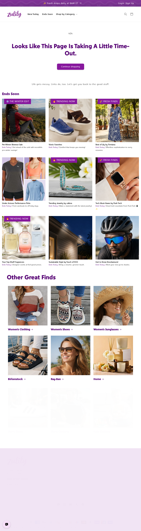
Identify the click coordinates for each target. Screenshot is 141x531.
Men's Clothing (60, 431)
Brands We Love (118, 467)
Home (97, 379)
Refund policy (27, 527)
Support (64, 460)
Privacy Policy (39, 484)
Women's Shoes (60, 329)
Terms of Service (40, 479)
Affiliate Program (92, 467)
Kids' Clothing (101, 431)
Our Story (37, 467)
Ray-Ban (56, 379)
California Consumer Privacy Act (42, 473)
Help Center (64, 467)
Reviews (114, 471)
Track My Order (66, 476)
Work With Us (93, 460)
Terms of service (56, 527)
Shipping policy (71, 527)
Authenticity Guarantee (64, 482)
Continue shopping (70, 66)
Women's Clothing (19, 329)
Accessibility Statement (70, 497)
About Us (38, 460)
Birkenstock (15, 379)
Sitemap (36, 488)
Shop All (114, 476)
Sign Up (130, 3)
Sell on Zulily (91, 471)
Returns (62, 493)
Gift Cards (115, 481)
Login (121, 3)
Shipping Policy (66, 488)
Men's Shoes (15, 431)
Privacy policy (41, 527)
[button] (66, 14)
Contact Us (64, 471)
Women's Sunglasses (106, 329)
